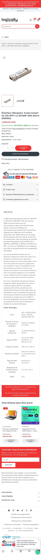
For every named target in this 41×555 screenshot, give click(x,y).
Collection (20, 551)
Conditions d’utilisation (12, 524)
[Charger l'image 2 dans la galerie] (20, 101)
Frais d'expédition (18, 128)
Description (8, 212)
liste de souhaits (11, 159)
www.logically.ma (24, 514)
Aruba (12, 136)
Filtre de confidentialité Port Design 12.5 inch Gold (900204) (10, 430)
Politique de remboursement (21, 517)
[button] (38, 19)
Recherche (37, 26)
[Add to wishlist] (19, 409)
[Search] (29, 551)
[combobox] (20, 26)
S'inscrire (8, 465)
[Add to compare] (19, 413)
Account (11, 550)
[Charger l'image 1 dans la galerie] (7, 101)
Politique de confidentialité (21, 521)
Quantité (5, 144)
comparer (25, 159)
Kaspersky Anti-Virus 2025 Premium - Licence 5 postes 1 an (30, 430)
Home (4, 43)
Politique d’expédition (31, 524)
